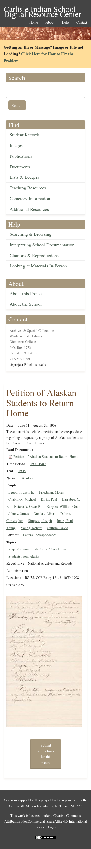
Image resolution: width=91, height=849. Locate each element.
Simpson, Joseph (40, 520)
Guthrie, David (57, 527)
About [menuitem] (50, 22)
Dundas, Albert (44, 513)
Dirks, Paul (49, 499)
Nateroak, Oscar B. (27, 506)
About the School (26, 304)
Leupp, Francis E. (21, 492)
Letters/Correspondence (39, 534)
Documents (20, 166)
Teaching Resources (28, 188)
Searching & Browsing (30, 234)
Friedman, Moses (51, 492)
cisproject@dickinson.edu (28, 364)
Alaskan (27, 477)
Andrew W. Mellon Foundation (30, 805)
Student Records (25, 134)
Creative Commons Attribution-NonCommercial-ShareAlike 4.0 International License (45, 821)
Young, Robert (31, 527)
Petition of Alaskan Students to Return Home (45, 456)
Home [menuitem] (33, 22)
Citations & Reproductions (34, 255)
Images (16, 145)
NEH (58, 805)
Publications (21, 156)
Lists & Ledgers (24, 177)
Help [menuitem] (65, 22)
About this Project (26, 293)
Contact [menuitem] (81, 22)
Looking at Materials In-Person (38, 266)
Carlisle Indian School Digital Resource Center (42, 9)
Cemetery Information (30, 198)
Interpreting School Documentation (42, 245)
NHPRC (76, 805)
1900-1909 (38, 463)
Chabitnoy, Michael (22, 499)
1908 (22, 470)
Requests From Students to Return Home (37, 549)
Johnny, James (18, 513)
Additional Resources (29, 209)
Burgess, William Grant (63, 506)
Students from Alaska (23, 556)
